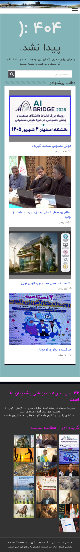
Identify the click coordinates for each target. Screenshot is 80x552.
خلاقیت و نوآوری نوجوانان (54, 349)
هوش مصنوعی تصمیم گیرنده (51, 146)
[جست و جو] (11, 74)
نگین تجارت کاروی (38, 543)
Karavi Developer (18, 543)
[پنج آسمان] (40, 4)
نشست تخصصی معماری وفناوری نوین (46, 283)
